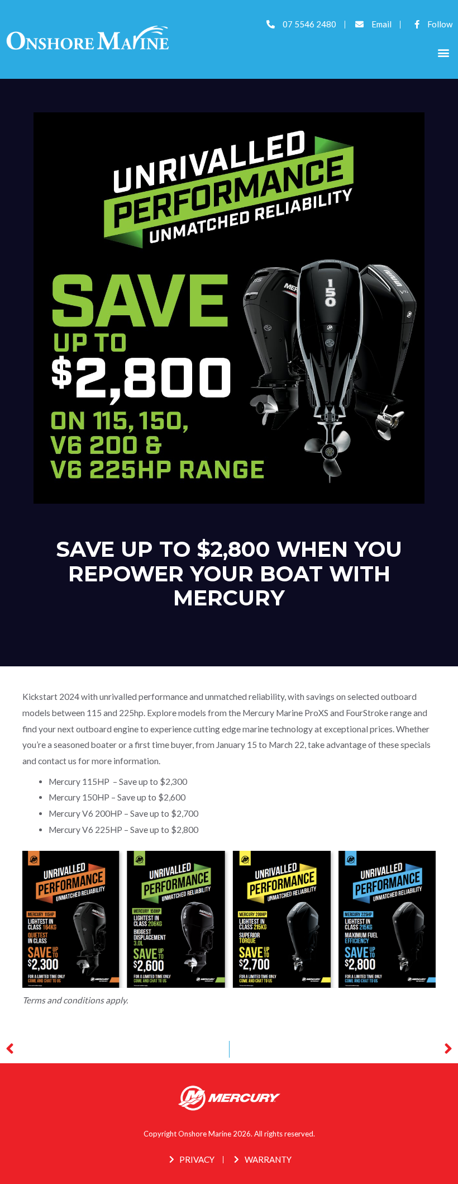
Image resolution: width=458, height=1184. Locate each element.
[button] (443, 53)
